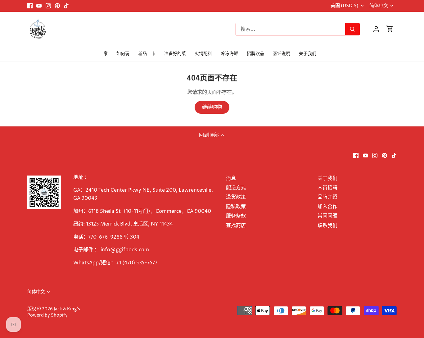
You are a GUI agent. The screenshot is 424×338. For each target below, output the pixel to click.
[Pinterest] (57, 5)
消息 (231, 178)
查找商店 (236, 225)
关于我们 (327, 178)
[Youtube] (39, 5)
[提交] (352, 29)
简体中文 (378, 6)
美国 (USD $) (345, 6)
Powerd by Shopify (47, 315)
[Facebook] (30, 5)
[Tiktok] (66, 5)
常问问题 (327, 215)
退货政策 (236, 197)
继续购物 (212, 107)
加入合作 (327, 206)
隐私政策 (236, 206)
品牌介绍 (327, 197)
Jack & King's (67, 309)
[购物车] (390, 29)
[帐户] (376, 29)
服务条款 (236, 215)
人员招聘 (327, 187)
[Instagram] (48, 5)
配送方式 (236, 187)
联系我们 (327, 225)
